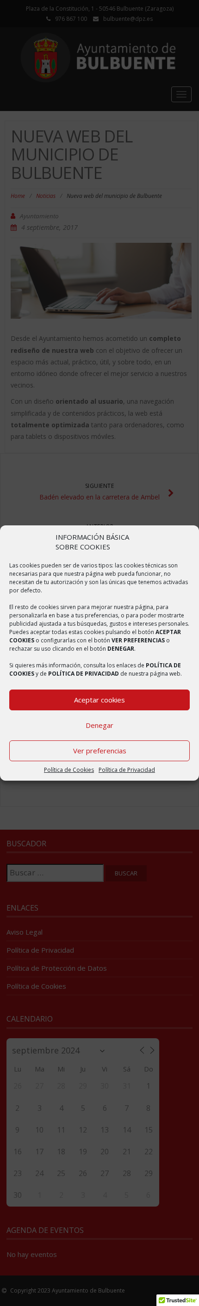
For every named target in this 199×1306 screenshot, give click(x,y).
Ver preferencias (99, 750)
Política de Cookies (69, 770)
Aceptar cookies (99, 699)
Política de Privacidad (127, 770)
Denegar (99, 725)
